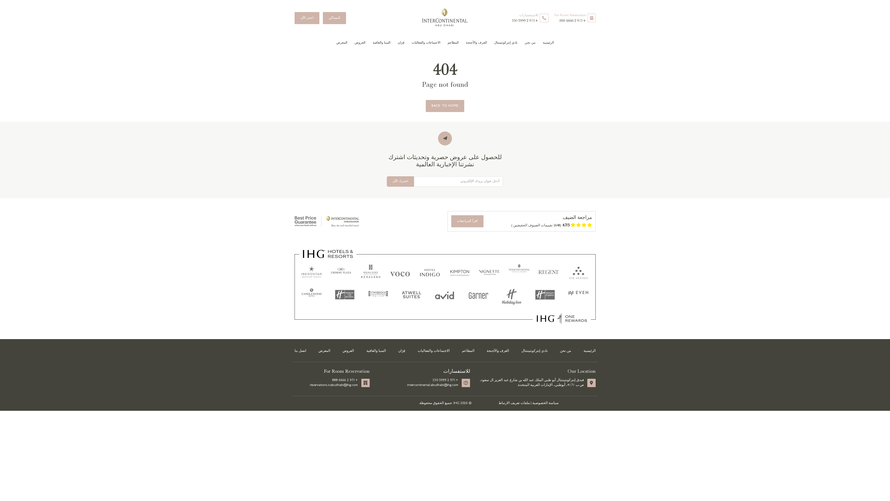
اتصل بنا (300, 351)
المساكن (334, 18)
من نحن (530, 42)
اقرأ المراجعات (467, 221)
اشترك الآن (400, 181)
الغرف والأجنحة (476, 42)
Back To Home (445, 106)
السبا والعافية (382, 42)
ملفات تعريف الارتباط (514, 403)
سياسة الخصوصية (545, 403)
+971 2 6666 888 (570, 18)
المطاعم (453, 42)
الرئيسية (548, 42)
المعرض (341, 42)
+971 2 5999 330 (525, 18)
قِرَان (401, 42)
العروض (360, 42)
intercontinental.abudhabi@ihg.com (432, 385)
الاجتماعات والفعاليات (426, 42)
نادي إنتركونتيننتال (506, 42)
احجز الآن (307, 18)
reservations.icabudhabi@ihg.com (334, 385)
